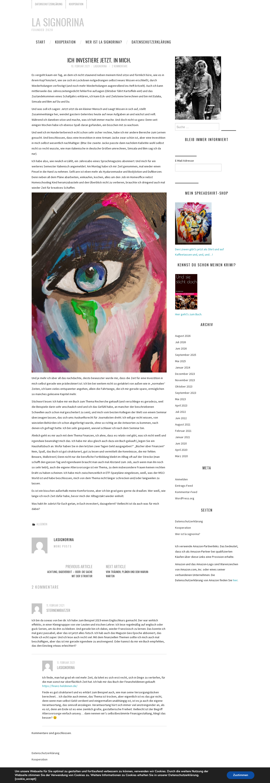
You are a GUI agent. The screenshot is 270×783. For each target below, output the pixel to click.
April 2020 (181, 450)
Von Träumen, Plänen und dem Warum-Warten (127, 574)
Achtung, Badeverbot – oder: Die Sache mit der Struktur (69, 574)
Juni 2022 (181, 418)
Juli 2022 (180, 412)
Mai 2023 (180, 399)
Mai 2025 (180, 361)
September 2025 (185, 355)
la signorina (58, 21)
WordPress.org (184, 498)
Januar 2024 (182, 367)
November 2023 (185, 380)
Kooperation (76, 4)
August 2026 (182, 336)
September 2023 (185, 393)
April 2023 (181, 405)
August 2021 (182, 424)
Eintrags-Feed (184, 486)
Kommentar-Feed (186, 492)
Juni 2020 (181, 443)
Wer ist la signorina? (103, 42)
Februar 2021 (183, 431)
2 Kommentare (119, 66)
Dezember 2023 (185, 374)
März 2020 (181, 456)
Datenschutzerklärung (48, 4)
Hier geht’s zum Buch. (188, 314)
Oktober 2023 (183, 386)
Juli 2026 (180, 342)
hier (235, 580)
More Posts (63, 546)
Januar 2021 (182, 437)
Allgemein (41, 524)
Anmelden (181, 479)
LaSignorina (100, 66)
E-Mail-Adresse (184, 161)
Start (40, 42)
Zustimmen (240, 775)
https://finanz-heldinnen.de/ (59, 686)
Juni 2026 (181, 348)
